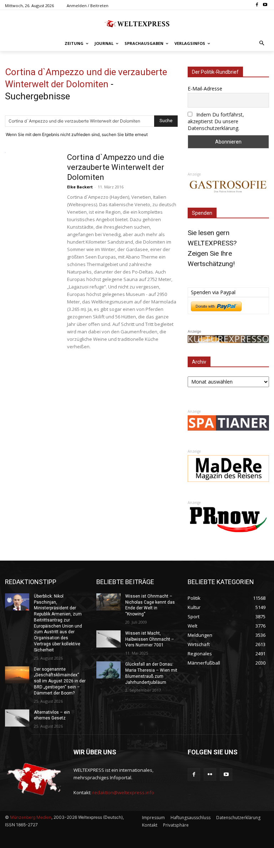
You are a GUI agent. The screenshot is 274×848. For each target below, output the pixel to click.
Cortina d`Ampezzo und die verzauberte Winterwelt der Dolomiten (115, 167)
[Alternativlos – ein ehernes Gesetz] (17, 718)
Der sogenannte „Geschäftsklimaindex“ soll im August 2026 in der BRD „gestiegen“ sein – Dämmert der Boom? (60, 681)
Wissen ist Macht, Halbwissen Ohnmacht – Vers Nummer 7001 (149, 639)
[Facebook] (257, 5)
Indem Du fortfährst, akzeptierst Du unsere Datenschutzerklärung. (216, 121)
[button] (262, 43)
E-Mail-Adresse (205, 88)
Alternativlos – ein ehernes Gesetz (52, 715)
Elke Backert (80, 186)
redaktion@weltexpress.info (123, 792)
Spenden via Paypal (213, 292)
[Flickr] (210, 774)
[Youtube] (265, 5)
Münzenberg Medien (30, 817)
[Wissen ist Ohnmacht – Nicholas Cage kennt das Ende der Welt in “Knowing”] (108, 601)
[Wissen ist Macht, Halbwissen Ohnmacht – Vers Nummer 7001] (108, 638)
